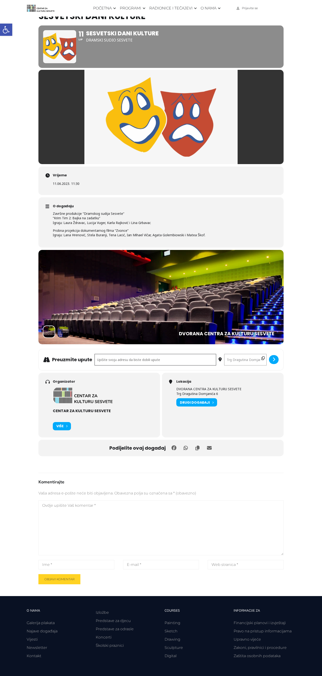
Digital (171, 656)
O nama (208, 8)
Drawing (172, 639)
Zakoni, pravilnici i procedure (260, 647)
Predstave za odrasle (115, 629)
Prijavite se (250, 8)
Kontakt (34, 656)
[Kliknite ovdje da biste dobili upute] (274, 359)
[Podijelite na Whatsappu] (186, 448)
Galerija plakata (41, 623)
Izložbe (102, 612)
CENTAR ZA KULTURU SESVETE (82, 411)
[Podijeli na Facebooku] (174, 448)
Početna (102, 8)
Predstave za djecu (113, 620)
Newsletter (37, 647)
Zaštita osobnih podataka (257, 656)
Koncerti (103, 637)
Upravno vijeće (247, 639)
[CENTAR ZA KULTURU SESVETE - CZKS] (43, 8)
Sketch (171, 631)
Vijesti (32, 639)
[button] (6, 30)
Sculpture (174, 647)
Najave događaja (42, 631)
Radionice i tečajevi (171, 8)
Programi (130, 8)
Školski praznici (110, 645)
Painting (172, 623)
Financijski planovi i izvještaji (260, 623)
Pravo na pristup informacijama (263, 631)
